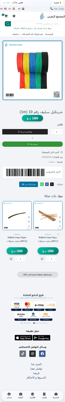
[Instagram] (32, 354)
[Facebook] (46, 184)
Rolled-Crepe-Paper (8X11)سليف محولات (48, 239)
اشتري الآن (34, 144)
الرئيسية (49, 34)
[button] (14, 15)
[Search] (8, 23)
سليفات (15, 34)
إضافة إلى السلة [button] (60, 221)
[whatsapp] (42, 184)
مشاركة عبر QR (29, 184)
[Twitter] (51, 184)
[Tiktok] (23, 354)
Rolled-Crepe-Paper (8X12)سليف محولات (17, 239)
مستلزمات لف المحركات (32, 34)
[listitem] (56, 396)
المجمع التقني (56, 16)
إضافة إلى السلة (26, 132)
